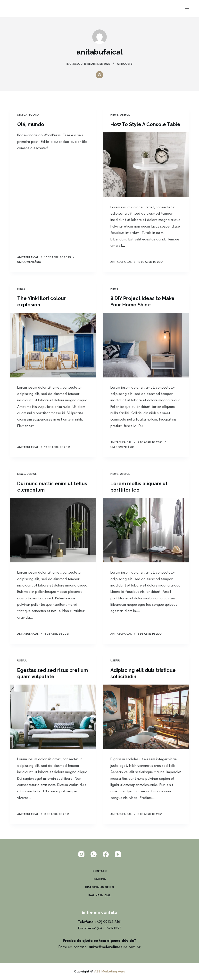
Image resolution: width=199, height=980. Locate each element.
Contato (99, 871)
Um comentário (29, 262)
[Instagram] (81, 854)
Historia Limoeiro (99, 887)
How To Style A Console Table (145, 124)
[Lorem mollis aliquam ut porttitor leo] (146, 530)
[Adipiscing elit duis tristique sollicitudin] (146, 717)
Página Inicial (99, 895)
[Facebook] (106, 854)
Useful (125, 115)
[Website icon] (99, 74)
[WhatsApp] (94, 854)
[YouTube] (118, 854)
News (114, 115)
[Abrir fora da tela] (187, 8)
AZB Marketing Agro (109, 971)
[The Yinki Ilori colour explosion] (53, 345)
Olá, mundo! (31, 124)
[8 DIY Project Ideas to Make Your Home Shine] (146, 345)
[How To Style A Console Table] (146, 164)
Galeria (99, 879)
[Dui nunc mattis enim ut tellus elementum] (53, 530)
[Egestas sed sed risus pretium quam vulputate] (53, 717)
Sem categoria (28, 115)
